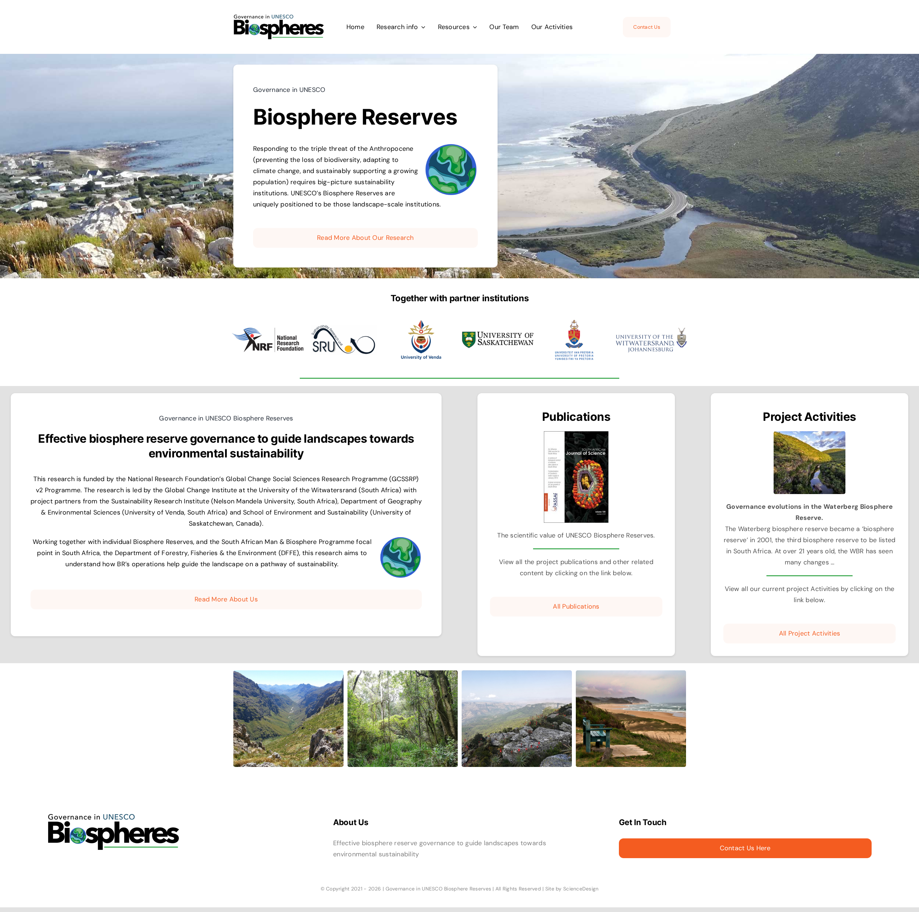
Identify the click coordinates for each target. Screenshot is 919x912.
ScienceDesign (581, 888)
